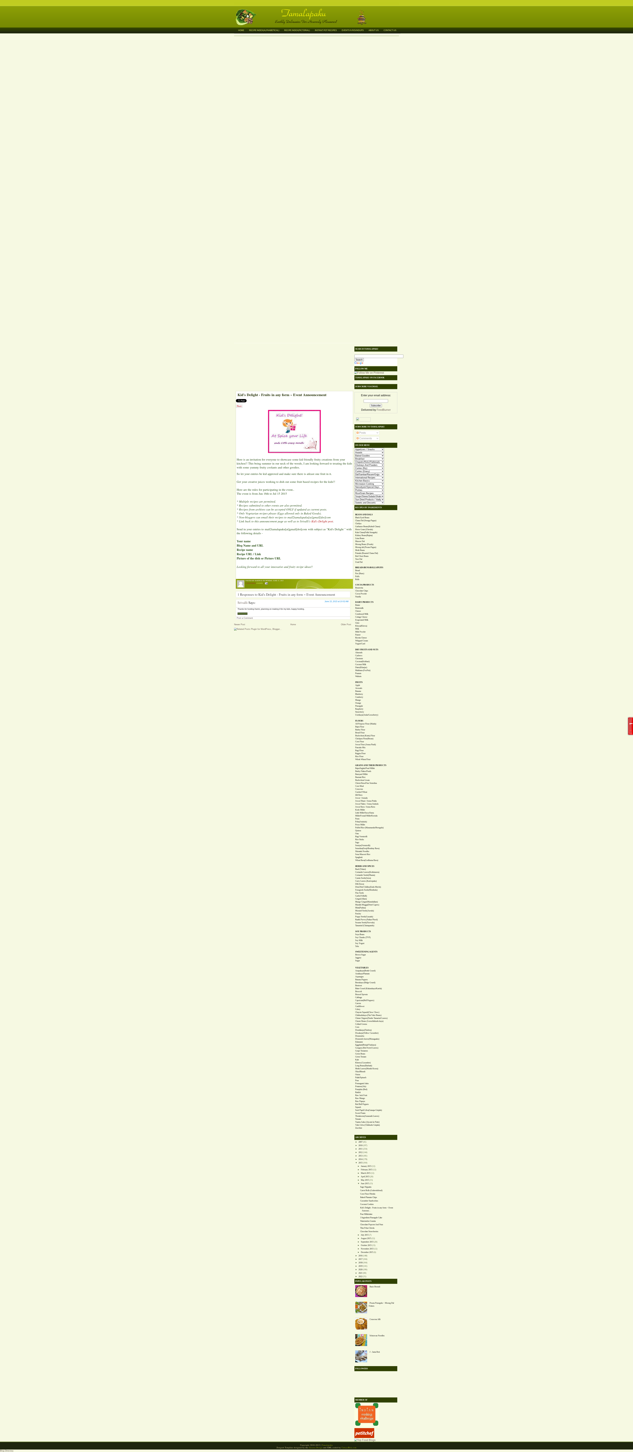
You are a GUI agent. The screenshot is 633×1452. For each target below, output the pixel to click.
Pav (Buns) (359, 573)
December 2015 (367, 1252)
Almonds (358, 652)
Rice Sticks (359, 839)
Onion (357, 1074)
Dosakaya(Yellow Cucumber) (366, 1033)
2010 (360, 1145)
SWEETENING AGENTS (366, 952)
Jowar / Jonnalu (361, 798)
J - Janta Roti (375, 1352)
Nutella (358, 597)
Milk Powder (360, 632)
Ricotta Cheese (361, 638)
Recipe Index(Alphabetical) (264, 30)
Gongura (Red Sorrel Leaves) (366, 1048)
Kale (357, 1060)
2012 (360, 1152)
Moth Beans (360, 550)
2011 (360, 1149)
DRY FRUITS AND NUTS (366, 649)
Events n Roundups (353, 30)
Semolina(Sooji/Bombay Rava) (367, 848)
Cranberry (359, 697)
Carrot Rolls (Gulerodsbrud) (371, 1190)
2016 (360, 1256)
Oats (357, 833)
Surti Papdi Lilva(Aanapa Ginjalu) (368, 1110)
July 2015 (365, 1235)
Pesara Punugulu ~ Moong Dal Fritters (381, 1304)
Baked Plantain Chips (368, 1197)
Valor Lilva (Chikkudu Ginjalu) (367, 1125)
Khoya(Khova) (361, 626)
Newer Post (239, 624)
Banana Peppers (361, 979)
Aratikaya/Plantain (362, 974)
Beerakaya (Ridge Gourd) (365, 982)
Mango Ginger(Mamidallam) (366, 902)
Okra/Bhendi (360, 1071)
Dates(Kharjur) (361, 667)
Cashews (358, 655)
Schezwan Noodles (377, 1335)
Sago (357, 842)
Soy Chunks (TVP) (363, 937)
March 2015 (365, 1173)
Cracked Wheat (361, 792)
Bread (357, 570)
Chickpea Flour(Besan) (364, 738)
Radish (358, 1092)
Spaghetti (358, 857)
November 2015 (367, 1249)
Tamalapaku (318, 11)
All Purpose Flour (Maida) (365, 724)
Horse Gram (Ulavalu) (364, 529)
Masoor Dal (360, 541)
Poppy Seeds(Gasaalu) (364, 916)
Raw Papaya (360, 1101)
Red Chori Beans (362, 556)
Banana (358, 691)
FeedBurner (384, 409)
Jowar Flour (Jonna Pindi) (365, 744)
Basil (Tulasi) (360, 869)
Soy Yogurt (359, 943)
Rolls (357, 579)
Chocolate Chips (361, 591)
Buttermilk (359, 608)
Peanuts (358, 673)
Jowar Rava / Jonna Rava (365, 807)
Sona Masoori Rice (362, 854)
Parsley (358, 914)
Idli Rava (358, 795)
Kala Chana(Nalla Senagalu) (366, 532)
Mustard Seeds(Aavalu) (364, 911)
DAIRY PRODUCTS (364, 602)
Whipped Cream (361, 641)
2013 (360, 1156)
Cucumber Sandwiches (369, 1201)
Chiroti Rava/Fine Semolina (366, 783)
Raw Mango (360, 1098)
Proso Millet (360, 824)
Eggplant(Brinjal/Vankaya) (365, 1045)
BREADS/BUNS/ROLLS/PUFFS (369, 567)
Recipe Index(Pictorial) (297, 30)
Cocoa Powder (361, 594)
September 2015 (367, 1242)
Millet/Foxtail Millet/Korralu (366, 816)
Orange (358, 703)
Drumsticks (359, 1036)
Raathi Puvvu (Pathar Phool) (366, 919)
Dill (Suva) (359, 884)
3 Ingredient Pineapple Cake (371, 1217)
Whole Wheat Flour (363, 759)
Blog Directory (7, 1451)
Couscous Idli (375, 1319)
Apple (357, 685)
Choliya (358, 523)
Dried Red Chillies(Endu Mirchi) (368, 887)
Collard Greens (361, 1024)
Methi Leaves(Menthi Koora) (366, 1068)
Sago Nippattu (365, 1187)
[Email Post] (266, 583)
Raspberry (359, 709)
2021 (360, 1273)
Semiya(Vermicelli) (362, 845)
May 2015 (365, 1180)
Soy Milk (359, 940)
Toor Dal (358, 559)
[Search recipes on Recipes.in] (365, 1440)
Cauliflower (359, 1006)
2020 (360, 1269)
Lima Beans (359, 538)
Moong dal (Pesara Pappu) (365, 547)
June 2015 (365, 1183)
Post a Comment (245, 618)
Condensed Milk (361, 614)
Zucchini (358, 1128)
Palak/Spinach (360, 1077)
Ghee (357, 623)
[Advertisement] (292, 368)
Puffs (357, 576)
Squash (358, 1107)
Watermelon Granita (368, 1221)
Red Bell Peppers (362, 1104)
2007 (360, 1142)
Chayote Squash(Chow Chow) (367, 1012)
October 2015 (366, 1245)
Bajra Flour (359, 727)
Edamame (359, 1042)
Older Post (346, 624)
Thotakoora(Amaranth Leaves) (367, 1116)
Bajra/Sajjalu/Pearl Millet (365, 768)
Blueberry (359, 694)
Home (241, 30)
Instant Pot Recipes (326, 30)
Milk (357, 629)
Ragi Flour (359, 750)
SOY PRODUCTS (363, 931)
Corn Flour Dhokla (367, 1194)
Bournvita (359, 588)
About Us (374, 30)
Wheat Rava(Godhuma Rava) (366, 860)
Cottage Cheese (361, 617)
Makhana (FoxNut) (362, 670)
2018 (360, 1262)
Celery (357, 1009)
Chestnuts (359, 658)
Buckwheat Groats (362, 780)
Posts (362, 432)
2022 (360, 1276)
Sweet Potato (360, 1113)
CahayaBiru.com (349, 1447)
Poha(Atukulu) (361, 822)
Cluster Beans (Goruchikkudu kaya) (369, 1021)
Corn (357, 1027)
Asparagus (359, 976)
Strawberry (359, 712)
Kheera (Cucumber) (363, 1063)
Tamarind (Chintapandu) (364, 925)
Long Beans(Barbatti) (363, 1065)
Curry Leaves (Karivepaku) (366, 881)
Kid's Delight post (322, 521)
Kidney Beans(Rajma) (364, 535)
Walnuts (358, 676)
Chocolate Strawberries (369, 1231)
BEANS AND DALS (364, 514)
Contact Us (390, 30)
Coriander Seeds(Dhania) (365, 875)
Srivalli (243, 602)
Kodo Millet (360, 810)
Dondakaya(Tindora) (363, 1030)
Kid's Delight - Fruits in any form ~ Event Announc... (376, 1209)
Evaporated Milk (361, 620)
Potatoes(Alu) (360, 1086)
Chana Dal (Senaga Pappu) (365, 520)
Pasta (357, 819)
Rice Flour (359, 756)
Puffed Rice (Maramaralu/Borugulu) (369, 827)
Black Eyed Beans (362, 517)
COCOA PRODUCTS (364, 585)
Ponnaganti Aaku (362, 1083)
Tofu (357, 946)
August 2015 (366, 1238)
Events (259, 583)
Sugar (357, 960)
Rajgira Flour (360, 753)
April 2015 (365, 1176)
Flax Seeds (359, 893)
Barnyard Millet (361, 774)
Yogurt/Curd (360, 644)
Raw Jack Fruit (361, 1095)
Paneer (358, 635)
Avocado (358, 688)
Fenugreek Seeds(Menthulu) (366, 890)
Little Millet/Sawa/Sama (364, 813)
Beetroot (358, 985)
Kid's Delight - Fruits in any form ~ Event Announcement (282, 394)
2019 (360, 1266)
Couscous (359, 789)
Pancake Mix (360, 747)
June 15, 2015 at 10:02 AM (336, 601)
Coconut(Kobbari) (362, 661)
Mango (358, 700)
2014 (360, 1159)
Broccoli (358, 991)
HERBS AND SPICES (364, 866)
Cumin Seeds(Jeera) (363, 878)
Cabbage (358, 997)
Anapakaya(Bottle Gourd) (365, 971)
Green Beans (360, 1054)
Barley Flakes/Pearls (363, 771)
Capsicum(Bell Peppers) (364, 1000)
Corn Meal (359, 786)
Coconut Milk (360, 664)
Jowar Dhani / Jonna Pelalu (366, 801)
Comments (365, 438)
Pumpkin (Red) (361, 1089)
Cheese (358, 611)
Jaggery (358, 958)
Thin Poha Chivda (367, 1228)
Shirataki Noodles (362, 851)
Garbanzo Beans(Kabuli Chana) (367, 526)
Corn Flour (359, 741)
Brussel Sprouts (361, 994)
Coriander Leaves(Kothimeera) (367, 872)
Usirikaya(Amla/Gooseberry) (366, 715)
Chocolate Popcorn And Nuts (371, 1224)
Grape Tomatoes (361, 1051)
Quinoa (358, 830)
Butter (357, 605)
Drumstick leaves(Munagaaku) (367, 1039)
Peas (357, 1080)
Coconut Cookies (367, 1204)
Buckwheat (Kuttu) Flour (365, 735)
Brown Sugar (360, 955)
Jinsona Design (316, 1447)
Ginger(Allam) (361, 899)
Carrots (358, 1003)
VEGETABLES (362, 968)
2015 (360, 1163)
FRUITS (359, 682)
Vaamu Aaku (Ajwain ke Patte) (367, 1122)
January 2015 (366, 1166)
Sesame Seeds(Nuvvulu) (365, 922)
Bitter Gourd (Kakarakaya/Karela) (368, 988)
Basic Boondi (375, 1287)
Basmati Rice (360, 777)
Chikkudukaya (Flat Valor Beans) (368, 1015)
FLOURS (359, 721)
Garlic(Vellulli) (361, 896)
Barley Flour (360, 730)
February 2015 (366, 1169)
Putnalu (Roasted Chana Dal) (366, 553)
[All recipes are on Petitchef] (364, 1437)
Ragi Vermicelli (361, 836)
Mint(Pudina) (360, 908)
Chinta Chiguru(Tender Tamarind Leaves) (371, 1018)
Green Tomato (360, 1057)
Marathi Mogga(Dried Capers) (367, 905)
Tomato (358, 1119)
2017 (360, 1259)
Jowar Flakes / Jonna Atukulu (366, 804)
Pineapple (359, 706)
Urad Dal (358, 562)
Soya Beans (359, 934)
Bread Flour (360, 733)
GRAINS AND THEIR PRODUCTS (370, 765)
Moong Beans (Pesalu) (364, 544)
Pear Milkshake (366, 1214)
